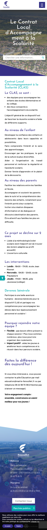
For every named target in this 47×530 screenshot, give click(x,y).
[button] (42, 5)
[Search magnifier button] (43, 57)
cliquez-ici (35, 522)
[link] (2, 278)
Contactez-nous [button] (23, 500)
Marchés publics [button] (21, 508)
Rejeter (18, 526)
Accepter (8, 526)
